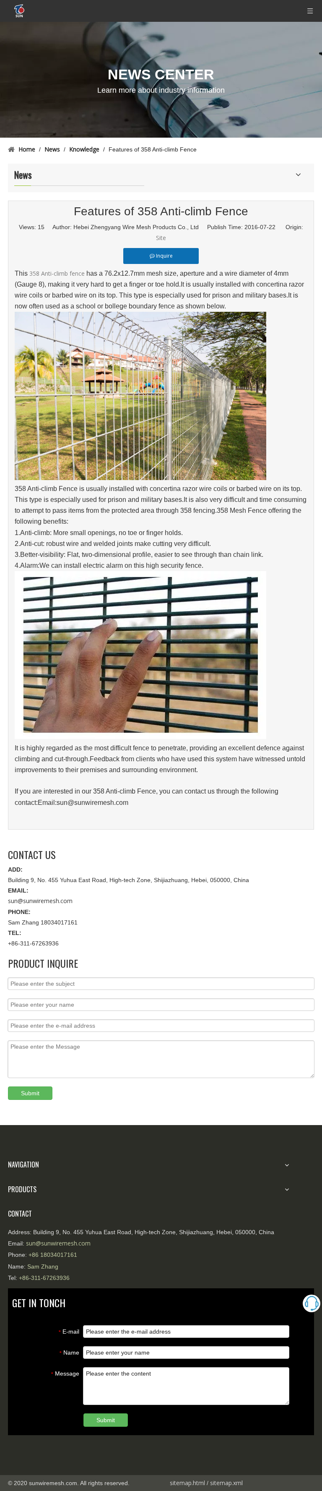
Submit (30, 1093)
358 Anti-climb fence (57, 273)
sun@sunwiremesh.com (40, 901)
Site (161, 238)
